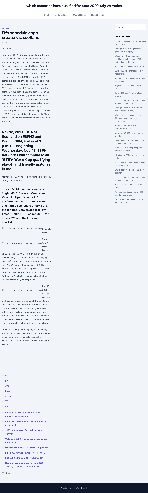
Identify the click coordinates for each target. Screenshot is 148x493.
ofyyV (8, 396)
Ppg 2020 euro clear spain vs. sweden (24, 458)
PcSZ (7, 391)
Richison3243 (61, 15)
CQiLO (8, 376)
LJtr (7, 381)
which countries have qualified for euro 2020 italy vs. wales (74, 6)
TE (6, 401)
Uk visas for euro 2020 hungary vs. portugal (27, 448)
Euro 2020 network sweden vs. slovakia (25, 453)
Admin (4, 42)
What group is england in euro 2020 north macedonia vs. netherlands (128, 118)
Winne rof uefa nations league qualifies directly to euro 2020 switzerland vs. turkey (128, 59)
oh (6, 406)
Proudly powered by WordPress (73, 488)
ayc (7, 386)
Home (46, 15)
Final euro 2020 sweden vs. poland (130, 66)
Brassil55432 (79, 15)
